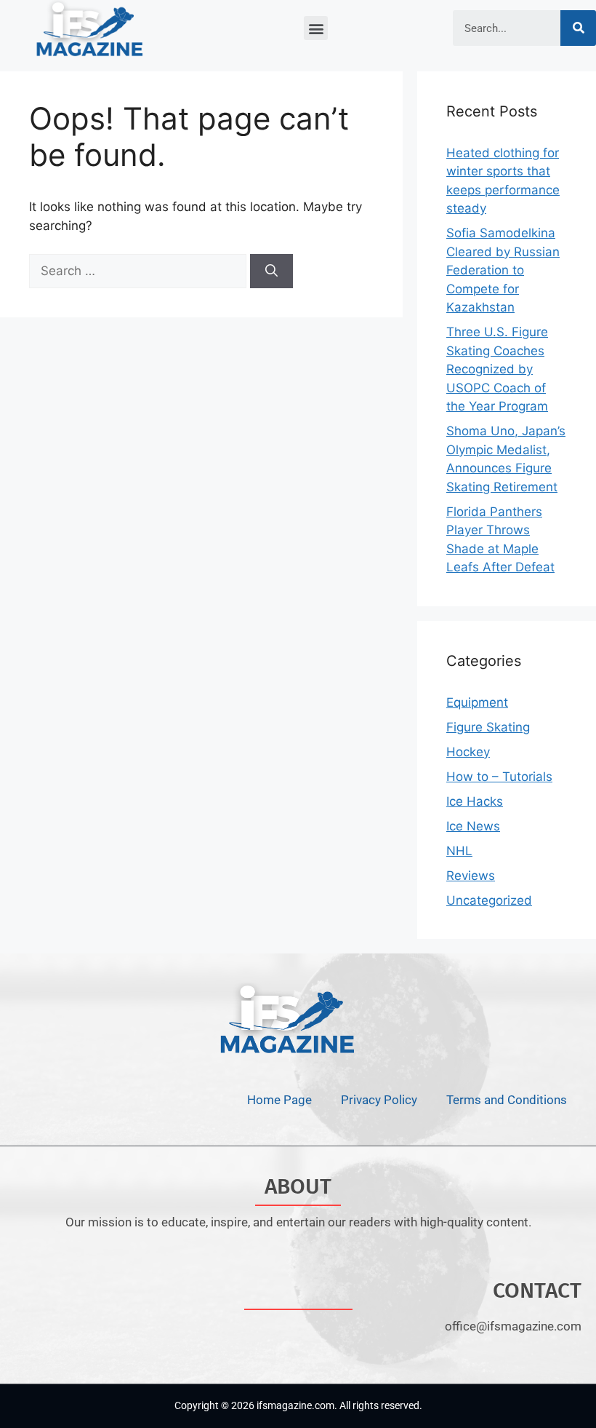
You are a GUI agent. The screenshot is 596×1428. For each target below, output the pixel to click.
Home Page (279, 1099)
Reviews (470, 875)
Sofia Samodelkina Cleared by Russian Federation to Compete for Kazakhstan (503, 270)
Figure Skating (488, 727)
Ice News (473, 826)
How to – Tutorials (499, 776)
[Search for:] (139, 270)
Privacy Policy (379, 1099)
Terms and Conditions (506, 1099)
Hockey (468, 752)
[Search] (578, 28)
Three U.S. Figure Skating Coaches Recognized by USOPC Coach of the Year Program (497, 369)
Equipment (477, 702)
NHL (459, 851)
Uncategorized (489, 900)
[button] (316, 28)
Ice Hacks (474, 801)
